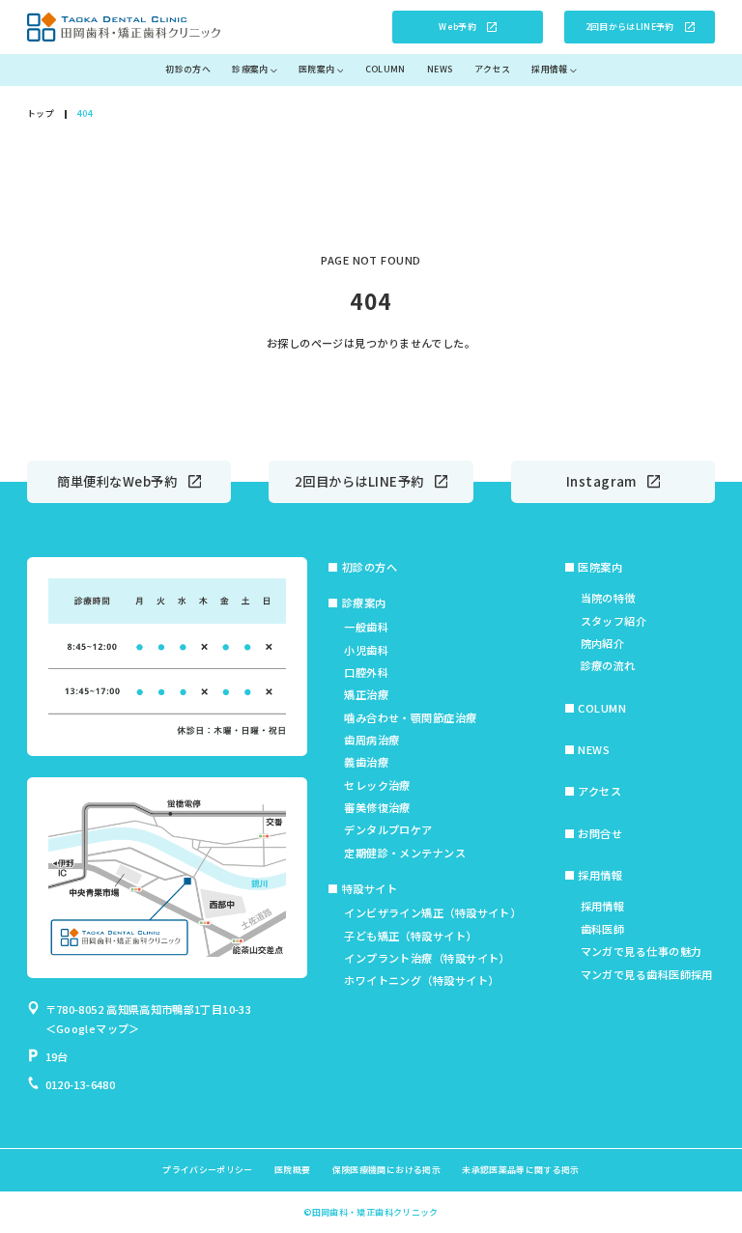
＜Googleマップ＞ (92, 1028)
